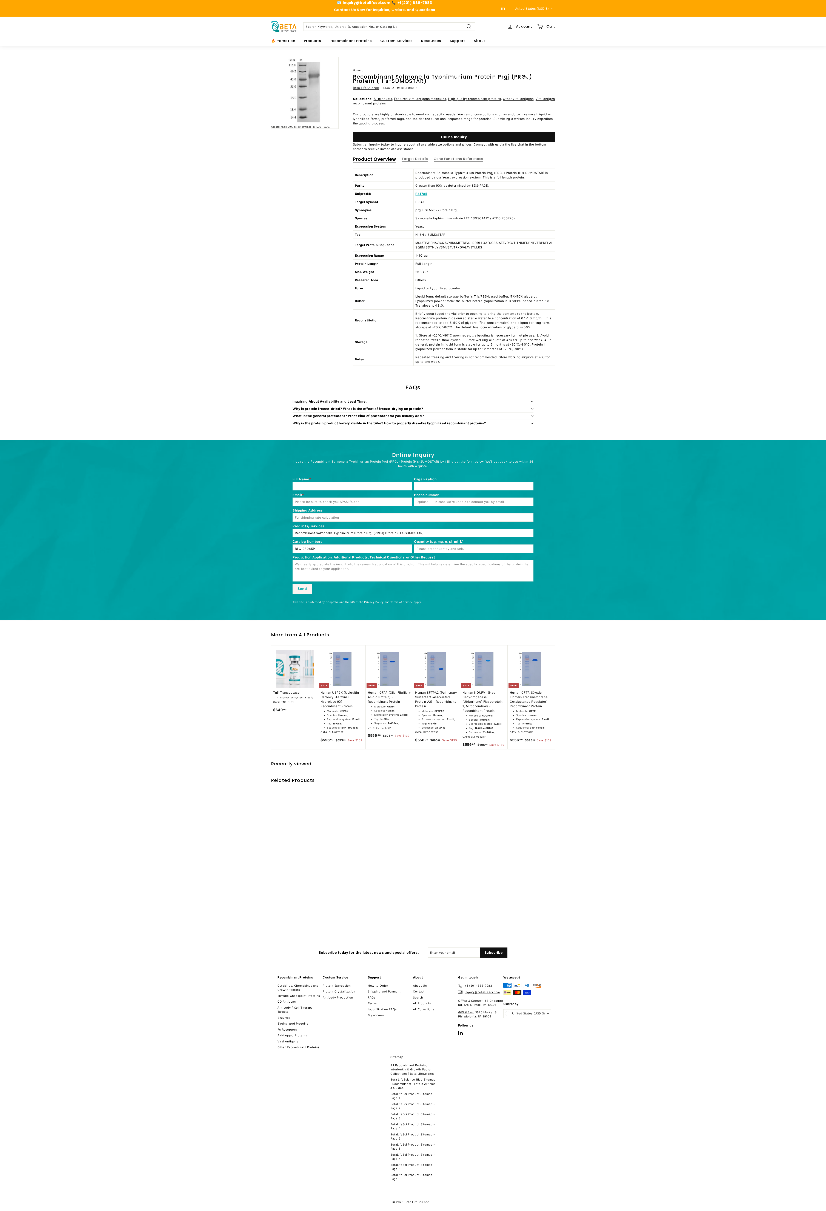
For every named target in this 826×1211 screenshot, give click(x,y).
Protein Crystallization (339, 991)
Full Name (301, 479)
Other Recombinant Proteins (298, 1047)
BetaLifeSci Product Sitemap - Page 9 (412, 1177)
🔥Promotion (283, 40)
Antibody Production (338, 997)
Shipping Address (308, 510)
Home (357, 70)
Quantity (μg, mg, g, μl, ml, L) (439, 542)
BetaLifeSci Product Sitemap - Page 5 (412, 1136)
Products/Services (309, 526)
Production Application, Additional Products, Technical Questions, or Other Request (364, 557)
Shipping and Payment (384, 991)
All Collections (423, 1009)
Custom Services (396, 40)
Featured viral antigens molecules (420, 99)
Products (312, 40)
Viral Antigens (287, 1041)
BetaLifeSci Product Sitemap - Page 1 (412, 1096)
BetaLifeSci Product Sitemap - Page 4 (412, 1126)
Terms (372, 1003)
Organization (425, 479)
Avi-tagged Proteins (292, 1035)
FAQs (372, 997)
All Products (314, 635)
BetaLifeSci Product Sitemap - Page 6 (412, 1147)
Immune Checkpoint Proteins (298, 995)
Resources (431, 40)
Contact (419, 991)
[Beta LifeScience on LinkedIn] (460, 1033)
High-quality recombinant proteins (474, 99)
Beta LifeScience (366, 88)
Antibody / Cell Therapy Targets (295, 1010)
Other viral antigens (518, 99)
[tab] (374, 160)
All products (383, 99)
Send (302, 588)
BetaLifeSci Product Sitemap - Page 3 (412, 1116)
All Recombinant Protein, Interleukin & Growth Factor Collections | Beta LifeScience (412, 1069)
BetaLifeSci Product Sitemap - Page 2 (412, 1106)
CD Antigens (286, 1001)
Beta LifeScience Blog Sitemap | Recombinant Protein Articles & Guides (413, 1084)
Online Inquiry (454, 137)
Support (457, 40)
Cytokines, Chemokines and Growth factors (298, 988)
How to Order (378, 985)
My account (376, 1015)
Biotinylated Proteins (292, 1023)
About (479, 40)
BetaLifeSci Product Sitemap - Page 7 (412, 1157)
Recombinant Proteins (351, 40)
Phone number (426, 495)
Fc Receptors (287, 1029)
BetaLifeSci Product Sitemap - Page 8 (412, 1167)
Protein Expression (337, 985)
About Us (420, 985)
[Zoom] (304, 90)
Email (297, 495)
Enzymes (284, 1017)
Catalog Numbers (307, 542)
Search (418, 997)
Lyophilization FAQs (382, 1009)
